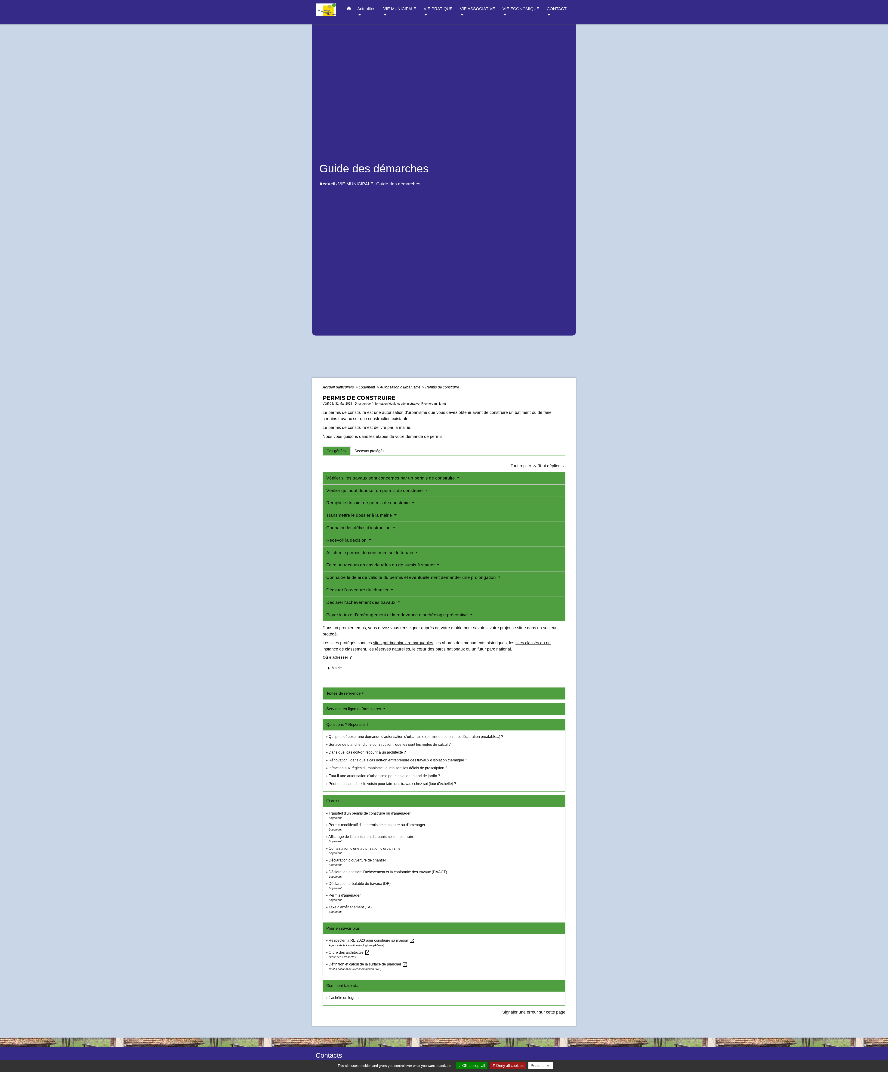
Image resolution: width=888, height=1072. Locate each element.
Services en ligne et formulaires (354, 709)
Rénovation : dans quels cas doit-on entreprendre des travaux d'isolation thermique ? (398, 760)
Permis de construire (442, 387)
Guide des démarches (398, 183)
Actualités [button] (366, 8)
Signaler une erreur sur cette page (533, 1012)
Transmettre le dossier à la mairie (359, 515)
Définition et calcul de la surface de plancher (368, 964)
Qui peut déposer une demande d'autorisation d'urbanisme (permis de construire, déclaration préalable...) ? (416, 737)
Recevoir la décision (347, 540)
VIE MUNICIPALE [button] (399, 8)
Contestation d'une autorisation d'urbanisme (365, 848)
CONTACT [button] (557, 8)
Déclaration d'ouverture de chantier (357, 860)
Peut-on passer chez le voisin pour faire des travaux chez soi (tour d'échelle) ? (392, 784)
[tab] (337, 450)
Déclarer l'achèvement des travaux (361, 602)
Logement (367, 387)
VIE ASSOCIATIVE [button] (477, 8)
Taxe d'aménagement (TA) (350, 907)
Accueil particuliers (339, 387)
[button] (348, 9)
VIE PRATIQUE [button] (438, 8)
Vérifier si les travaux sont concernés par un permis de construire (391, 478)
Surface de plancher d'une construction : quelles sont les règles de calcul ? (390, 744)
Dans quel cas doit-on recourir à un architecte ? (367, 752)
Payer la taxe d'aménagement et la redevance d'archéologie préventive (397, 614)
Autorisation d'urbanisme (400, 387)
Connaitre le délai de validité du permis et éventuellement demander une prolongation (411, 577)
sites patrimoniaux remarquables (403, 643)
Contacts (329, 1055)
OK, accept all (473, 1066)
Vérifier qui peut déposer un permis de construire (375, 490)
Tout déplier (551, 466)
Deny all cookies (509, 1066)
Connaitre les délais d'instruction (359, 527)
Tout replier (524, 466)
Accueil (327, 183)
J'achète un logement (346, 998)
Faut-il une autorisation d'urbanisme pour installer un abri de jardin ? (384, 776)
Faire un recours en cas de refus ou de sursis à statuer (381, 564)
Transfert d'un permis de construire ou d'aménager (369, 813)
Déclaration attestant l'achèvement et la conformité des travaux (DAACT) (388, 872)
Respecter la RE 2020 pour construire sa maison (372, 940)
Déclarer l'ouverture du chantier (358, 589)
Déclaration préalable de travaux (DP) (360, 884)
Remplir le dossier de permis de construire (368, 502)
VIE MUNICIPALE (355, 183)
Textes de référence (343, 693)
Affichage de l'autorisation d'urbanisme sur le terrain (370, 837)
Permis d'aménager (345, 895)
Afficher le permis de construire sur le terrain (370, 552)
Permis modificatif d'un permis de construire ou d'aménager (377, 825)
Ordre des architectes (349, 952)
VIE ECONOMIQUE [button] (521, 8)
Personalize (540, 1066)
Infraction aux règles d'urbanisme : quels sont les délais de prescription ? (388, 768)
